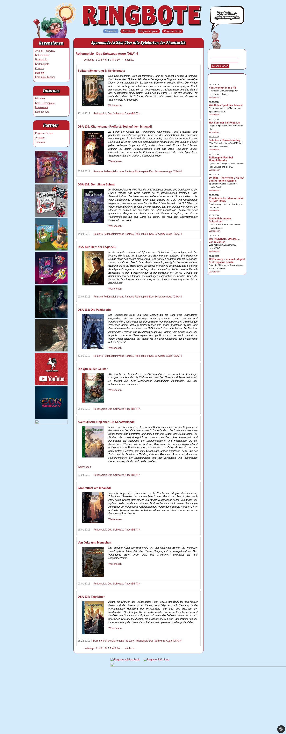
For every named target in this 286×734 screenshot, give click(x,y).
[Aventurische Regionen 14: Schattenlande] (93, 441)
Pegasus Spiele (44, 133)
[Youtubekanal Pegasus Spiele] (51, 384)
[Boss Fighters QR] (51, 182)
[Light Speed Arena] (51, 283)
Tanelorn (40, 142)
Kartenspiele (42, 64)
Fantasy (130, 171)
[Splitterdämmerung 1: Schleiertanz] (93, 90)
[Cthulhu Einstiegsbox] (51, 317)
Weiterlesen (115, 105)
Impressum (41, 107)
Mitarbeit (40, 98)
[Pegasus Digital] (51, 423)
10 (118, 59)
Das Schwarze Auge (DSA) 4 (124, 113)
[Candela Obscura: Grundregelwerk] (51, 350)
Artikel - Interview (45, 50)
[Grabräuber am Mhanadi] (93, 507)
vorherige (89, 59)
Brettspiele (41, 59)
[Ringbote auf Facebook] (125, 659)
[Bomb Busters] (51, 216)
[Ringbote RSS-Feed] (156, 659)
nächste (129, 59)
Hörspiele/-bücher (45, 77)
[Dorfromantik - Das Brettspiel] (51, 249)
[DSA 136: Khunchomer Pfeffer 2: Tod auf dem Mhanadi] (93, 148)
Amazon (40, 137)
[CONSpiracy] (51, 418)
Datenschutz (42, 111)
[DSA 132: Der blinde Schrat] (93, 206)
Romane (40, 72)
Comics (39, 68)
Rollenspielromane (114, 171)
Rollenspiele (42, 55)
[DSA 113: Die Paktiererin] (93, 331)
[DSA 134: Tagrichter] (93, 617)
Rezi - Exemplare (45, 103)
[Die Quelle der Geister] (93, 388)
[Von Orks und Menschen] (93, 562)
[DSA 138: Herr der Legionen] (93, 268)
